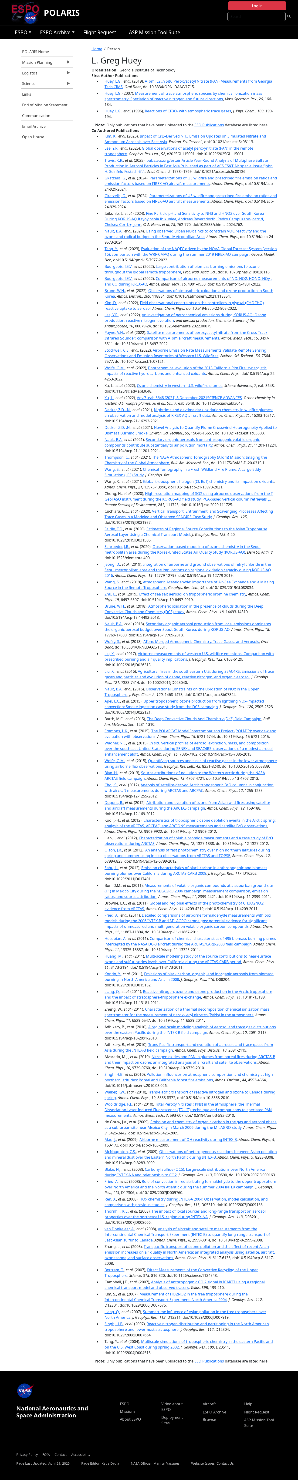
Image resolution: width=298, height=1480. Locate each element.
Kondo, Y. (113, 973)
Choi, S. (111, 784)
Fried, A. (112, 915)
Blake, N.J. (113, 1169)
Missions (127, 1411)
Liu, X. (110, 653)
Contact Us (225, 1463)
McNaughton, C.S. (120, 1151)
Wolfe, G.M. (115, 367)
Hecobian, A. (115, 938)
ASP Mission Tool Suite (154, 32)
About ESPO (130, 1419)
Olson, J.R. (113, 850)
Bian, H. (111, 772)
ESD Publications (209, 125)
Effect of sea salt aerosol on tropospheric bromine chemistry (192, 594)
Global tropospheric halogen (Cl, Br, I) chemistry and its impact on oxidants (208, 481)
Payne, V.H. (114, 332)
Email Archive (34, 126)
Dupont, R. (114, 802)
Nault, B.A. (113, 231)
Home (96, 48)
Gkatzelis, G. (115, 178)
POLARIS (62, 12)
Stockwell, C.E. (117, 350)
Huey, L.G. (113, 81)
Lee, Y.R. (112, 148)
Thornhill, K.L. (116, 1211)
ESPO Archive (54, 33)
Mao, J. (110, 1139)
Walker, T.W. (115, 1092)
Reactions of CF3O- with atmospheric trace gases (188, 111)
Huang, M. (114, 956)
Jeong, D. (112, 564)
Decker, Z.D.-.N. (118, 409)
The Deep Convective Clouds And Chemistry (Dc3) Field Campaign (204, 718)
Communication (36, 115)
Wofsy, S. (112, 641)
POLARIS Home (35, 51)
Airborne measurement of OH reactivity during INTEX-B (188, 1139)
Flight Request (99, 32)
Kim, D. (111, 302)
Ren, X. (110, 1199)
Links (26, 94)
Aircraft (209, 1403)
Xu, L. (109, 397)
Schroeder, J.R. (117, 546)
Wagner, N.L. (115, 743)
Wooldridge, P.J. (118, 1104)
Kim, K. (110, 136)
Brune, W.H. (115, 290)
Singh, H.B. (114, 1074)
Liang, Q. (112, 991)
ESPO (20, 33)
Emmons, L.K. (116, 730)
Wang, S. (112, 469)
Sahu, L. (111, 867)
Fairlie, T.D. (114, 528)
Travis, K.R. (114, 160)
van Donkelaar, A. (120, 1228)
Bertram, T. (114, 1269)
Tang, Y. (111, 248)
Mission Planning (36, 63)
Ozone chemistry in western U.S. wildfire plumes (179, 385)
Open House (33, 136)
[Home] (27, 12)
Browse (209, 1419)
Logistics (29, 74)
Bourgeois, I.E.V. (118, 266)
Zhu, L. (110, 594)
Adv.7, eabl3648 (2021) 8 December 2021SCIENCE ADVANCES (189, 397)
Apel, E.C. (112, 701)
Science (28, 84)
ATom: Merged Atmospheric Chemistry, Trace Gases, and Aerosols (201, 641)
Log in (257, 5)
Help (248, 1403)
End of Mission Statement (45, 105)
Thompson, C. (117, 457)
